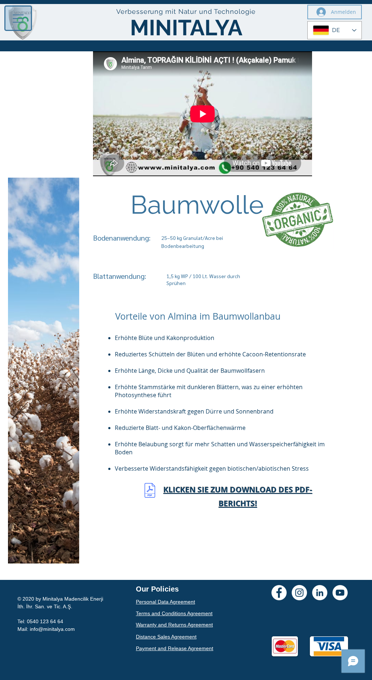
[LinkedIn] (319, 592)
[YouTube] (340, 592)
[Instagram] (299, 592)
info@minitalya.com (52, 629)
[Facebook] (279, 592)
